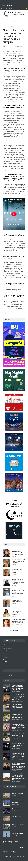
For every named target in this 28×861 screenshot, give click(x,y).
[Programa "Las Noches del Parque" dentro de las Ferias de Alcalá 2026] (6, 747)
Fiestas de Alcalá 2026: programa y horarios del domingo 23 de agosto (17, 716)
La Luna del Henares (12, 851)
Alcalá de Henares (10, 46)
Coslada (16, 841)
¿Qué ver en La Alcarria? (17, 793)
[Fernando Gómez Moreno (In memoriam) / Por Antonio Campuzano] (6, 563)
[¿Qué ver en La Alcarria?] (6, 795)
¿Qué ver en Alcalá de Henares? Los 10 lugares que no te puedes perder (17, 833)
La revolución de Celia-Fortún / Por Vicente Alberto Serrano (18, 571)
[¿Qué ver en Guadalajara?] (6, 826)
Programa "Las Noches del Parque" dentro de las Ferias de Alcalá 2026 (18, 745)
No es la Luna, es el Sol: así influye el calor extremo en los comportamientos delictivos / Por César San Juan (18, 591)
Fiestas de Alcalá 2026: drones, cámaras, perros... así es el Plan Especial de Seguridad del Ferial (7, 5)
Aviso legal (12, 856)
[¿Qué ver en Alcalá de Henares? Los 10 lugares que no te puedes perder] (6, 834)
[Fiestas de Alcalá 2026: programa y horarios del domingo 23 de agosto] (6, 717)
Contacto (6, 856)
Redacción (5, 661)
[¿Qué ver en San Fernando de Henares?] (6, 803)
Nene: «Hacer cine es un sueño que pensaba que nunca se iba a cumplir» (14, 36)
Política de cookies (20, 856)
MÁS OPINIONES (14, 630)
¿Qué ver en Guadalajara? (18, 824)
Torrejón (10, 841)
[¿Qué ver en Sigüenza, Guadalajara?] (6, 818)
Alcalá (4, 841)
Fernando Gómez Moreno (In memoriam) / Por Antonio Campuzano (18, 561)
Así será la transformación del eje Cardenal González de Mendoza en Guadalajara (18, 735)
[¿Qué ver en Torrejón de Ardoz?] (6, 811)
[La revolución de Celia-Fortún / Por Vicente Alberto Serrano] (6, 572)
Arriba (21, 847)
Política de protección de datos (11, 858)
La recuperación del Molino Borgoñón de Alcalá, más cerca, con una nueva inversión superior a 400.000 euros (18, 776)
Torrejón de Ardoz (15, 730)
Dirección (5, 662)
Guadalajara (14, 738)
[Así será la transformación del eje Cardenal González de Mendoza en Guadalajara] (6, 737)
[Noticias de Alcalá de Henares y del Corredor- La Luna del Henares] (14, 15)
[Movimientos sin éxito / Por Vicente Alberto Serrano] (6, 603)
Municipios (13, 843)
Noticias (20, 769)
